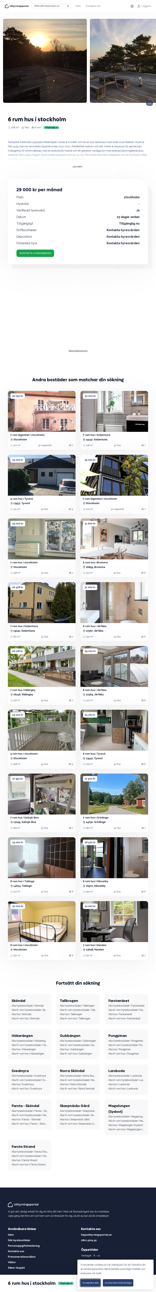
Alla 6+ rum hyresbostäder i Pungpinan (126, 1045)
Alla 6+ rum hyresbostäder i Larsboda (126, 1080)
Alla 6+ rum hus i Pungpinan (123, 1053)
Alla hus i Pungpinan (119, 1049)
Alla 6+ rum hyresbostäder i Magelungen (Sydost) (126, 1120)
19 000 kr (17, 459)
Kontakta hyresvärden (35, 253)
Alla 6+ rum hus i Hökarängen (28, 1053)
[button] (14, 411)
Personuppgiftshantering (24, 1245)
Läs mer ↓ (78, 166)
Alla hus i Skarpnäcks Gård (74, 1119)
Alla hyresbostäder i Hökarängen (30, 1040)
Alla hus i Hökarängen (24, 1049)
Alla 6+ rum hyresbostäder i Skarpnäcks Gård (78, 1115)
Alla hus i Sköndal (21, 1014)
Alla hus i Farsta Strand (24, 1160)
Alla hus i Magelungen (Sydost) (125, 1125)
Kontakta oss (93, 6)
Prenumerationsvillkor (22, 1256)
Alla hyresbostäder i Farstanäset (126, 1005)
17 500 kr (90, 778)
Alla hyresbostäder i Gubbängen (78, 1040)
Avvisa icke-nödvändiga (118, 1282)
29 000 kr (17, 523)
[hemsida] (23, 1204)
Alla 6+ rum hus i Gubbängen (76, 1053)
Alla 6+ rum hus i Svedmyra (27, 1088)
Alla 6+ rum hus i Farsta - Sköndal (30, 1123)
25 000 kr (90, 459)
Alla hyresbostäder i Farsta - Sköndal (30, 1110)
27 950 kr (17, 778)
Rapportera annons (78, 351)
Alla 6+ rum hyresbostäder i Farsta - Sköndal (30, 1115)
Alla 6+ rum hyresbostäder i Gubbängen (78, 1045)
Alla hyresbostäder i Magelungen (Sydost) (126, 1116)
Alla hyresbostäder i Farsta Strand (30, 1151)
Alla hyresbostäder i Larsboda (125, 1075)
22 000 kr (90, 906)
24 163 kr (90, 714)
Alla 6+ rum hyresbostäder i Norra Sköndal (78, 1080)
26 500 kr (90, 842)
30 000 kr (90, 396)
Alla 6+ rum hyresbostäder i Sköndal (30, 1009)
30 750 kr (17, 396)
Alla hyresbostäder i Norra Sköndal (78, 1075)
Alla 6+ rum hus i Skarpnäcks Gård (78, 1123)
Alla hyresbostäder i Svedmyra (29, 1075)
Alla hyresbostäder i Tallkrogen (77, 1005)
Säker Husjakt (16, 1267)
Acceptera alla (90, 1282)
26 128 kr (17, 651)
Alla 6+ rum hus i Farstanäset (124, 1018)
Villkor (12, 1262)
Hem (78, 6)
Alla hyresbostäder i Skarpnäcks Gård (78, 1110)
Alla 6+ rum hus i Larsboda (123, 1088)
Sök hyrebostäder (19, 1240)
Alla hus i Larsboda (119, 1084)
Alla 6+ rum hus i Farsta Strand (28, 1164)
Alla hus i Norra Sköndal (73, 1084)
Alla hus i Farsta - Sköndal (26, 1119)
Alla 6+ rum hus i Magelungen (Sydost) (126, 1129)
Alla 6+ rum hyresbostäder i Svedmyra (30, 1080)
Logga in (146, 6)
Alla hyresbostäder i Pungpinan (125, 1040)
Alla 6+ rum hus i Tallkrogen (75, 1018)
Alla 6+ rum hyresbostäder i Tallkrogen (78, 1009)
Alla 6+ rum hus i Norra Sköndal (77, 1088)
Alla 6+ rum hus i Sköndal (25, 1018)
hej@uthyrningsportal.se (96, 1234)
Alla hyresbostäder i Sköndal (28, 1005)
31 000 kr (90, 587)
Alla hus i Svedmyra (23, 1084)
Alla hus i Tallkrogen (71, 1014)
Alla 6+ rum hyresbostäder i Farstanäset (126, 1009)
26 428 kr (17, 587)
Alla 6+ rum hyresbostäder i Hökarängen (30, 1045)
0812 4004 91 (89, 1240)
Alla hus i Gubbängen (72, 1049)
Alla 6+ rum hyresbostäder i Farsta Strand (30, 1156)
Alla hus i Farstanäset (120, 1014)
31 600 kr (90, 523)
